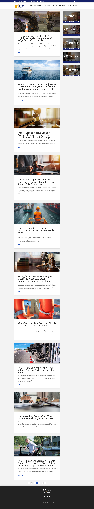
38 (42, 482)
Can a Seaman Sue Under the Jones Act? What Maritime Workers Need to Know (36, 230)
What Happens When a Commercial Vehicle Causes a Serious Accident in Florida (36, 370)
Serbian (67, 1)
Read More (20, 52)
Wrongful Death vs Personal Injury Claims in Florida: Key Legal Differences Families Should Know (35, 278)
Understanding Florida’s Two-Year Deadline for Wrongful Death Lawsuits (37, 417)
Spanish (71, 1)
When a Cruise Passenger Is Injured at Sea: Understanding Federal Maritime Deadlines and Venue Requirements (37, 86)
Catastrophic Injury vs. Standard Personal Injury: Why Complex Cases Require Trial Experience (36, 182)
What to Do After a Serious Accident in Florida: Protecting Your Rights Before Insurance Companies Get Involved (37, 463)
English (63, 1)
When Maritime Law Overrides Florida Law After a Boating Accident (37, 324)
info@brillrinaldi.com (55, 502)
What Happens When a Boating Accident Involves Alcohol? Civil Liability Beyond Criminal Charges (35, 135)
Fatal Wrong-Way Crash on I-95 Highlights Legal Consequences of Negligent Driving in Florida (35, 38)
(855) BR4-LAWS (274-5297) (42, 502)
